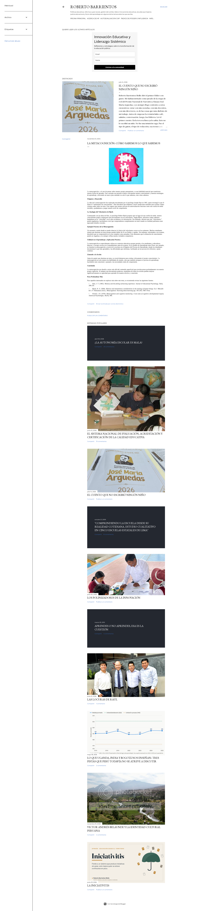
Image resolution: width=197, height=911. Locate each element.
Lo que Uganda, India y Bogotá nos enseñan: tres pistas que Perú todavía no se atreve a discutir (123, 759)
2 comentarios (101, 765)
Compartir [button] (122, 130)
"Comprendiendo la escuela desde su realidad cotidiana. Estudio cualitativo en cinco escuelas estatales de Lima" (125, 526)
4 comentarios (109, 633)
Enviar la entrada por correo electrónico (109, 304)
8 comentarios (109, 534)
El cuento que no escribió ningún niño (116, 495)
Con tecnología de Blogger (116, 904)
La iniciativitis (98, 885)
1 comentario (100, 703)
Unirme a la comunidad (114, 67)
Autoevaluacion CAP (110, 18)
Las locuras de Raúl (102, 699)
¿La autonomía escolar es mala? (118, 342)
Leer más (163, 130)
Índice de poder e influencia (134, 18)
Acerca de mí (93, 18)
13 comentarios (101, 441)
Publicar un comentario (136, 130)
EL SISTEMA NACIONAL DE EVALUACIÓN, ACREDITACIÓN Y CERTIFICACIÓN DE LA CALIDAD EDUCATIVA (124, 435)
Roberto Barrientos (93, 6)
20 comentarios (109, 347)
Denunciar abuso (12, 41)
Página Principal (78, 18)
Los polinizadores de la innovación (113, 597)
